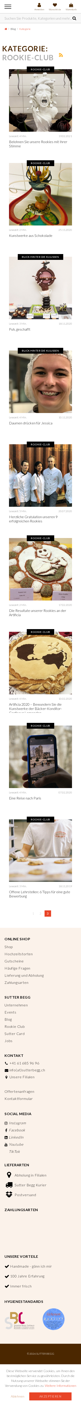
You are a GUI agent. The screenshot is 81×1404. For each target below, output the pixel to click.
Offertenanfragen (19, 1091)
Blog (13, 29)
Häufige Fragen (17, 968)
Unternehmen (16, 1005)
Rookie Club (14, 1026)
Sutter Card (14, 1033)
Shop (8, 947)
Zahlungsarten (16, 982)
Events (10, 1012)
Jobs (8, 1041)
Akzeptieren (50, 1396)
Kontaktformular (18, 1098)
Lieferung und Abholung (24, 975)
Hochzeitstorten (18, 954)
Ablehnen (18, 1396)
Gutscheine (14, 961)
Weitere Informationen (60, 1385)
